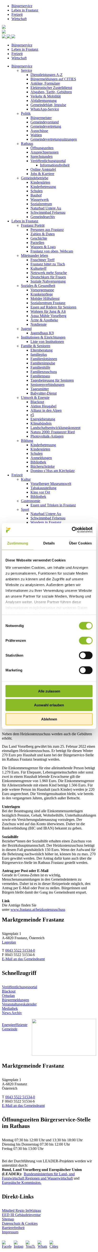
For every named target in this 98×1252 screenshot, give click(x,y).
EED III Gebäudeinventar (21, 1215)
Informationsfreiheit (54, 165)
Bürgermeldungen (15, 1000)
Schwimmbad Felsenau (47, 212)
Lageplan (9, 942)
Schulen (36, 191)
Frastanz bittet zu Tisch (47, 264)
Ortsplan (8, 996)
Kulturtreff (38, 268)
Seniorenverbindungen (47, 385)
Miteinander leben (34, 255)
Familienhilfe (40, 367)
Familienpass (40, 376)
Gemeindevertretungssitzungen (53, 139)
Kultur (26, 479)
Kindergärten (40, 182)
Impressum (10, 1232)
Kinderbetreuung (43, 187)
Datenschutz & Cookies (20, 1223)
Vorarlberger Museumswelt (50, 484)
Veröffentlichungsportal (48, 161)
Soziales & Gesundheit (38, 286)
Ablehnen (49, 719)
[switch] (86, 640)
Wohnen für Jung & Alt (48, 311)
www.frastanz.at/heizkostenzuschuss (37, 909)
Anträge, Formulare (45, 83)
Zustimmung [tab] (17, 543)
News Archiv (12, 1013)
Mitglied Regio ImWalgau (21, 1210)
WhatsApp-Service (44, 109)
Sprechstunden (41, 156)
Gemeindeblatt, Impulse (48, 105)
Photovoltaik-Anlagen (47, 436)
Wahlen (36, 135)
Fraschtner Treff (42, 260)
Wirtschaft (19, 19)
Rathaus (27, 144)
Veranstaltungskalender (19, 1004)
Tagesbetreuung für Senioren (52, 380)
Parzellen (37, 243)
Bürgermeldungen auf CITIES (53, 79)
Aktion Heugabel (43, 406)
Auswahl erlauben (49, 705)
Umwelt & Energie (35, 397)
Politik (26, 113)
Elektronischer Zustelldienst (51, 88)
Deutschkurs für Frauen (48, 277)
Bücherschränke (42, 466)
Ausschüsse (39, 131)
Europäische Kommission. (21, 1183)
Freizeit (17, 14)
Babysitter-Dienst (43, 393)
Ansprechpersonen (44, 152)
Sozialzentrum (41, 204)
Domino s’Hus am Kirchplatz (52, 471)
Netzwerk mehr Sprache (48, 273)
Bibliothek (38, 462)
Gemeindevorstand (44, 122)
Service (26, 70)
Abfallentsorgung (43, 101)
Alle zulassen (49, 691)
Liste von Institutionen (47, 342)
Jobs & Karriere (42, 174)
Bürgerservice (21, 6)
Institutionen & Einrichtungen (43, 337)
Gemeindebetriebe (34, 178)
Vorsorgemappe (42, 290)
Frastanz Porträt (32, 225)
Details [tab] (49, 543)
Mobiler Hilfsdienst (44, 299)
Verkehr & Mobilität (45, 96)
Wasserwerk (39, 200)
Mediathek (10, 1008)
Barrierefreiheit (13, 1228)
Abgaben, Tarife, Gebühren (51, 92)
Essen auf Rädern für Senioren (53, 307)
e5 (32, 415)
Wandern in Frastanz (45, 522)
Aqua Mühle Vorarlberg (48, 316)
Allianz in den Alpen (46, 410)
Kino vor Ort (40, 492)
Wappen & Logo (43, 247)
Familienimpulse (42, 363)
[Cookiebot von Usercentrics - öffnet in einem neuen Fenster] (72, 530)
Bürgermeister (41, 118)
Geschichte (38, 238)
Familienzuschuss (43, 372)
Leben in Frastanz (24, 10)
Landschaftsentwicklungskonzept (55, 428)
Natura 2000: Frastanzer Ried (52, 432)
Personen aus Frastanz (47, 230)
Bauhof (36, 195)
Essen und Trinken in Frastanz (53, 505)
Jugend (26, 329)
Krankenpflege (41, 294)
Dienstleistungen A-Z (46, 75)
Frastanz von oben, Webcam (51, 251)
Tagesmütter (39, 389)
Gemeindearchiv (42, 217)
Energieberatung (42, 419)
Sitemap (8, 1219)
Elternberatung (41, 350)
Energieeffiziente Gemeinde (14, 1027)
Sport (25, 509)
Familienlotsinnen (43, 359)
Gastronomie (30, 501)
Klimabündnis (41, 423)
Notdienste (38, 324)
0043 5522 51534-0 (20, 950)
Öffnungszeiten (42, 148)
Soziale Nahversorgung (48, 281)
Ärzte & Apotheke (44, 320)
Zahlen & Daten (42, 234)
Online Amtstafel (43, 169)
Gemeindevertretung (45, 126)
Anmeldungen (41, 458)
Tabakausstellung (43, 488)
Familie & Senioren (35, 346)
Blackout (37, 402)
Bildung (27, 441)
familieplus (38, 354)
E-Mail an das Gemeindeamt (23, 959)
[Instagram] (18, 1245)
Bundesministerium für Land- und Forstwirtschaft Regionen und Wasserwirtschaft (38, 1176)
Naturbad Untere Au (45, 208)
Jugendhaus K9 (42, 333)
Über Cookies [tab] (80, 543)
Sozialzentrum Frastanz (47, 303)
